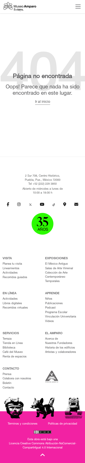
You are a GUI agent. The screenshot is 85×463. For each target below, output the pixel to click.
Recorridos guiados (15, 277)
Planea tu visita (12, 264)
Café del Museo (13, 352)
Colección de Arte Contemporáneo (56, 275)
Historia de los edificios (60, 348)
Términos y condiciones (22, 424)
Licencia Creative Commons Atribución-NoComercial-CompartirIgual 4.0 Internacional (42, 445)
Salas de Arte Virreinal (59, 268)
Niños (48, 299)
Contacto (8, 388)
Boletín (7, 383)
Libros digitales (12, 303)
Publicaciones (54, 303)
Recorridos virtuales (15, 308)
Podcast (50, 308)
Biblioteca (9, 348)
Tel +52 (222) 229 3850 (42, 184)
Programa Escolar (56, 312)
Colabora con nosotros (17, 378)
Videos (49, 321)
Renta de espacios (15, 356)
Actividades (10, 273)
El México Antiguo (56, 264)
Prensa (7, 374)
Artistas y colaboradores (60, 352)
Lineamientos (11, 268)
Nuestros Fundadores (58, 343)
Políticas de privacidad (62, 424)
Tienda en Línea (13, 343)
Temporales (52, 281)
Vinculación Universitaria (60, 316)
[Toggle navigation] (77, 6)
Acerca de (51, 339)
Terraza (7, 339)
